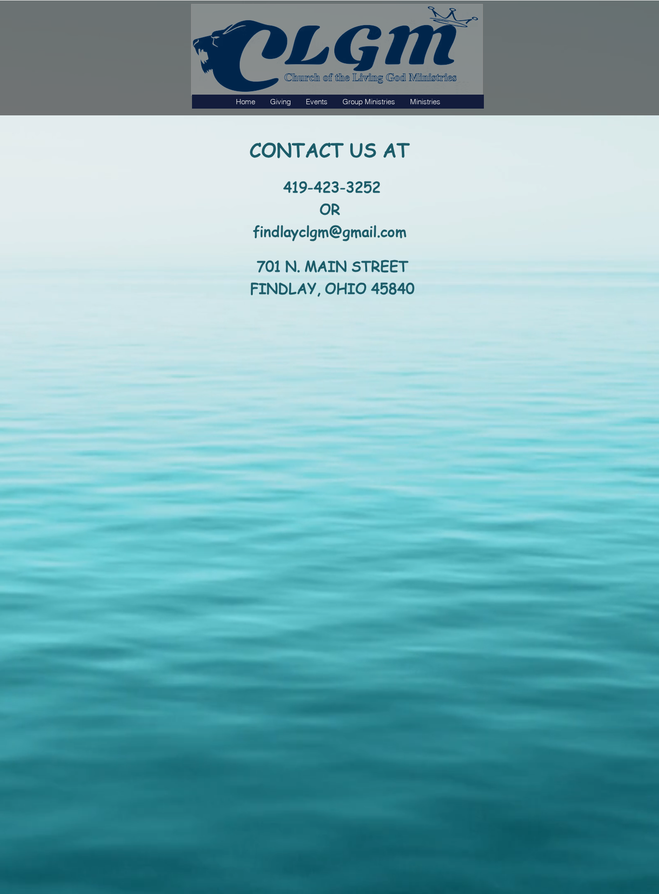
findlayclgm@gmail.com (330, 231)
